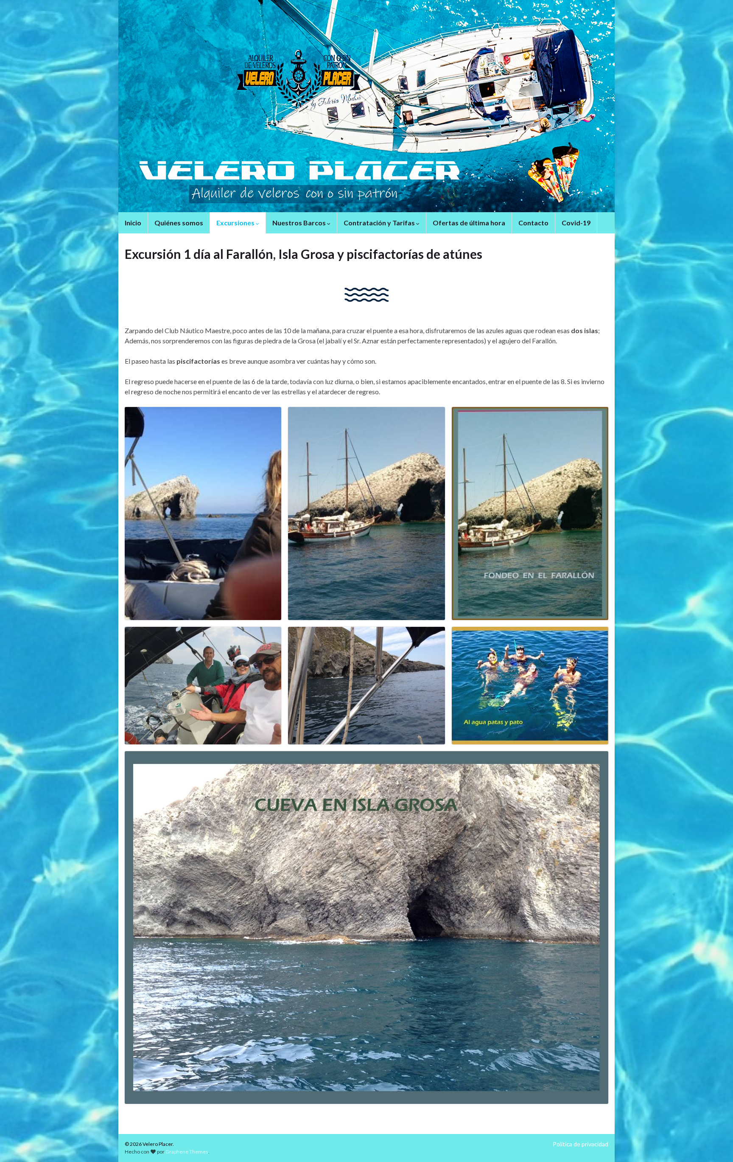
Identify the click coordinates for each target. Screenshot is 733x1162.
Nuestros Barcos (299, 223)
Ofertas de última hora (469, 223)
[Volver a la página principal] (366, 106)
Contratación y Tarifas (380, 223)
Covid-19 (576, 223)
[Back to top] (714, 1143)
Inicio (133, 223)
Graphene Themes (186, 1151)
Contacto (533, 223)
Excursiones (236, 223)
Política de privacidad (580, 1144)
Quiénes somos (178, 223)
